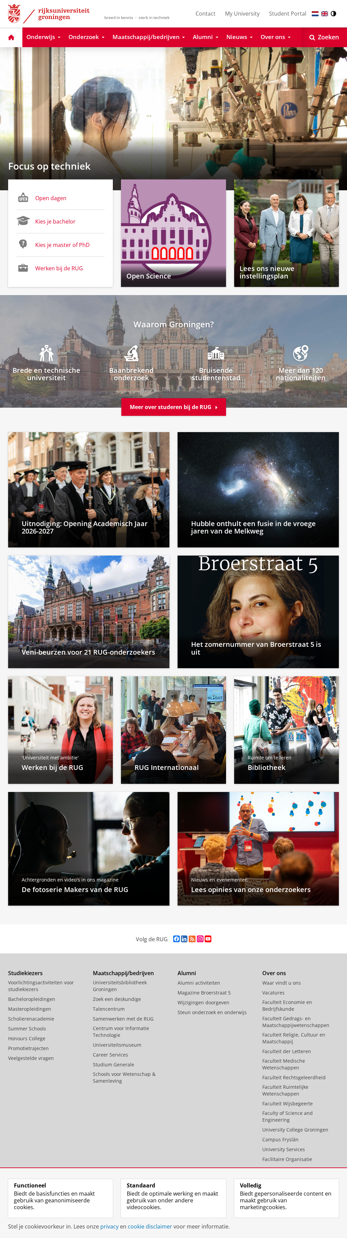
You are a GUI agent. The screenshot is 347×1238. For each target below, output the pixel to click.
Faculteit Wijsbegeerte (287, 1103)
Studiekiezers (25, 973)
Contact (206, 13)
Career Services (110, 1054)
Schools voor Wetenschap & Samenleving (124, 1077)
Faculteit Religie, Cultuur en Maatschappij (293, 1038)
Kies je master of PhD (62, 245)
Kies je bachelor (55, 221)
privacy (109, 1226)
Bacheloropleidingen (31, 999)
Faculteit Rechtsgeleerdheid (294, 1077)
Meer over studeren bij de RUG (171, 407)
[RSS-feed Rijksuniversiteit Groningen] (192, 939)
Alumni (187, 973)
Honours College (26, 1038)
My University (242, 13)
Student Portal (287, 13)
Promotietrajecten (28, 1048)
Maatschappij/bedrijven (123, 973)
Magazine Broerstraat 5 (204, 992)
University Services (283, 1149)
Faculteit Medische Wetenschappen (283, 1064)
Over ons (274, 973)
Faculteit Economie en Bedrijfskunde (287, 1005)
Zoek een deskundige (117, 999)
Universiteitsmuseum (117, 1045)
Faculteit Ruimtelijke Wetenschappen (285, 1090)
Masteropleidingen (29, 1009)
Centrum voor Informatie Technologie (121, 1031)
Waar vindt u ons (281, 983)
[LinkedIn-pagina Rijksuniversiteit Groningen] (184, 939)
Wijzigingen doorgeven (203, 1002)
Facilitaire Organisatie (287, 1159)
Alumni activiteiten (199, 983)
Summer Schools (27, 1028)
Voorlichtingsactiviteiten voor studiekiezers (41, 985)
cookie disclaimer (150, 1226)
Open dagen (50, 198)
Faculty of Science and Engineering (287, 1116)
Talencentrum (109, 1009)
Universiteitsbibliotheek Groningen (120, 985)
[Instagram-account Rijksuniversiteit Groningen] (200, 939)
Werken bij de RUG (59, 268)
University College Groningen (295, 1129)
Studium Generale (113, 1064)
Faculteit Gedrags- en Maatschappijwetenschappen (295, 1021)
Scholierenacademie (31, 1018)
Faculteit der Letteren (286, 1051)
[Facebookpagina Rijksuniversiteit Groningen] (176, 939)
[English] (324, 13)
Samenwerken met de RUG (123, 1018)
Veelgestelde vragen (31, 1058)
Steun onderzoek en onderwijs (212, 1012)
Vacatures (273, 992)
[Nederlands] (315, 13)
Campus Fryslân (280, 1139)
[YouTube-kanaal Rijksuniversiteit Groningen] (208, 939)
